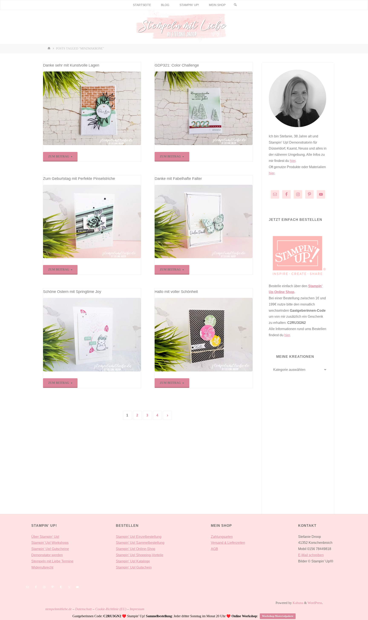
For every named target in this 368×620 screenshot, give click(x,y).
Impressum (137, 609)
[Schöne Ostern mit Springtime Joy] (92, 334)
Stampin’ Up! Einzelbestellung (138, 536)
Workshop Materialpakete (277, 616)
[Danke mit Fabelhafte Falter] (204, 221)
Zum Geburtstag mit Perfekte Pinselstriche (79, 178)
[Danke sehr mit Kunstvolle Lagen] (92, 108)
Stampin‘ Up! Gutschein (134, 567)
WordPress (315, 603)
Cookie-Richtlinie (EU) (110, 609)
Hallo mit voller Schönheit (176, 292)
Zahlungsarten (222, 536)
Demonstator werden (47, 555)
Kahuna (297, 603)
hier (292, 161)
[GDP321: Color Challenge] (204, 108)
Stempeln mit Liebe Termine (52, 561)
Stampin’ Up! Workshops (50, 542)
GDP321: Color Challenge (177, 65)
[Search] (235, 5)
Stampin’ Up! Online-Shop (135, 549)
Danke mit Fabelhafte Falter (178, 178)
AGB (214, 549)
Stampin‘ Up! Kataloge (133, 561)
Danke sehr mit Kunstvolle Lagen (71, 65)
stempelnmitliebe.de (58, 609)
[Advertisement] (298, 452)
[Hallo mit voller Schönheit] (204, 334)
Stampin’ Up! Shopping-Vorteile (139, 555)
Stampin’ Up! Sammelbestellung (140, 542)
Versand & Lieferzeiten (228, 542)
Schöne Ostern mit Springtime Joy (72, 292)
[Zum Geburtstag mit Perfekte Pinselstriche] (92, 221)
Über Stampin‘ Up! (45, 536)
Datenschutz (83, 609)
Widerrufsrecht (42, 567)
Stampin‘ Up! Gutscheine (50, 549)
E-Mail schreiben (311, 555)
